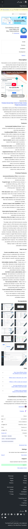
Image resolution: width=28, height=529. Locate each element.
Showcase (10, 476)
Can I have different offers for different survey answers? (20, 373)
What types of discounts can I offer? (18, 377)
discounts (9, 436)
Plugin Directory (23, 5)
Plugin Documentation (21, 104)
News (25, 478)
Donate (10, 491)
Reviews (23, 45)
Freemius (22, 411)
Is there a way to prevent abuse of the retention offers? (19, 391)
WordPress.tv (23, 494)
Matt (25, 500)
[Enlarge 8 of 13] (11, 329)
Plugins (11, 480)
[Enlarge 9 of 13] (25, 337)
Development (22, 52)
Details (23, 41)
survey (3, 438)
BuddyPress (23, 505)
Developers (24, 491)
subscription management (11, 438)
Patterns (11, 483)
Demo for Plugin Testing (20, 103)
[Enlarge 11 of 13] (25, 345)
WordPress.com (22, 498)
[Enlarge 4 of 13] (11, 313)
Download (23, 36)
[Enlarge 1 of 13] (25, 305)
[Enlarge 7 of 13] (25, 329)
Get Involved (10, 487)
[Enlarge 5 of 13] (25, 321)
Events (11, 489)
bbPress (24, 503)
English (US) (4, 433)
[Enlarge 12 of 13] (11, 345)
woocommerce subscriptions (7, 441)
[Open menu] (2, 2)
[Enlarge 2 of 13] (11, 305)
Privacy (25, 483)
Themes (11, 478)
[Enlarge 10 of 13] (11, 337)
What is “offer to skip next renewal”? (18, 381)
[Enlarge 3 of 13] (25, 313)
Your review (24, 455)
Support (23, 55)
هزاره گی (22, 511)
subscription (4, 436)
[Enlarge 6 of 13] (11, 321)
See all (2, 455)
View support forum (22, 468)
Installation (22, 48)
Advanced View (23, 445)
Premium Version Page (7, 103)
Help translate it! (5, 9)
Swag (11, 494)
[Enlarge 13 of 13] (25, 353)
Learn (25, 487)
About (25, 476)
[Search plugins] (13, 14)
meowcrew (16, 33)
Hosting (25, 480)
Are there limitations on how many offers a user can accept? (19, 386)
